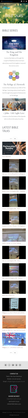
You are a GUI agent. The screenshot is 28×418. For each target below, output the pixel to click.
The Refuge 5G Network (14, 84)
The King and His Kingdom (14, 53)
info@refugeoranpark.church (16, 381)
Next (15, 138)
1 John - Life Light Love (14, 113)
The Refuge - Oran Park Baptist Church (15, 412)
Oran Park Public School (7, 1)
